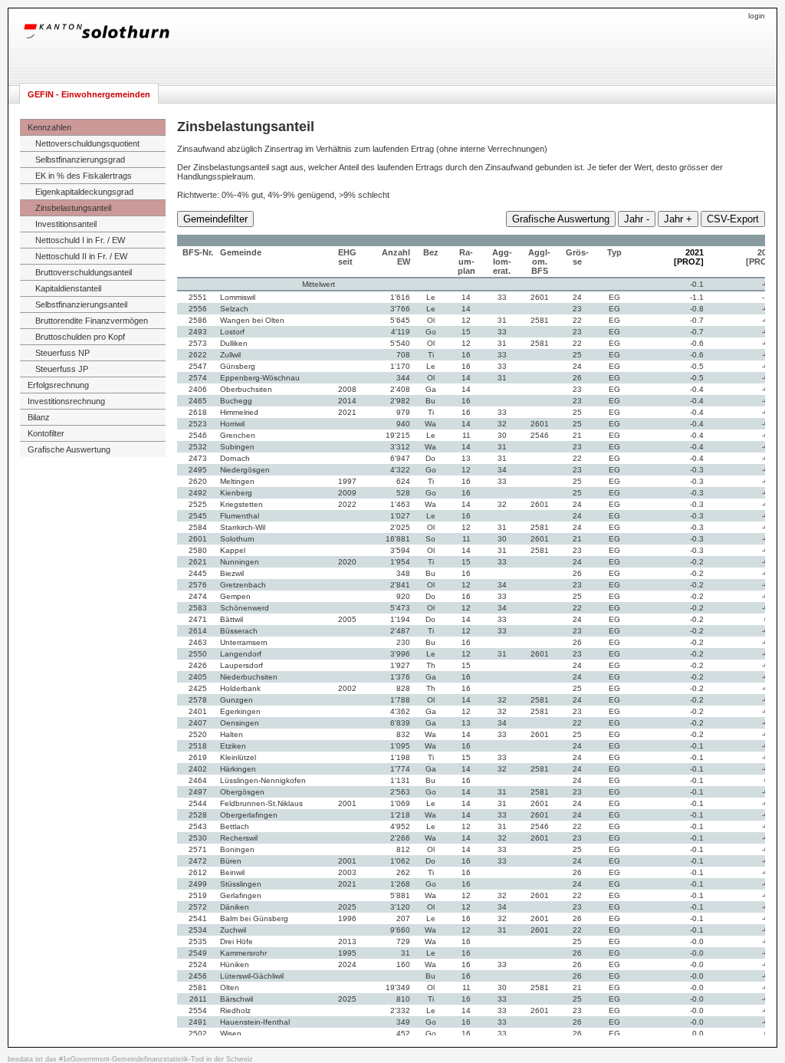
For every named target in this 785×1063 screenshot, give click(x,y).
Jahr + (678, 219)
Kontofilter (46, 433)
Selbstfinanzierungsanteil (81, 304)
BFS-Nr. (197, 252)
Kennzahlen (49, 127)
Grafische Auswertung (69, 449)
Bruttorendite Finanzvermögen (91, 320)
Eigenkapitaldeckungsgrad (84, 191)
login (756, 16)
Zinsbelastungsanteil (73, 207)
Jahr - (636, 219)
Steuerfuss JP (61, 369)
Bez (430, 252)
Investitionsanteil (66, 224)
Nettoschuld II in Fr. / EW (81, 256)
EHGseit (347, 257)
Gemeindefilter (215, 219)
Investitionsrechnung (66, 401)
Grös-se (577, 257)
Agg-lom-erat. (502, 261)
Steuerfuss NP (62, 352)
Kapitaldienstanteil (68, 288)
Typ (614, 252)
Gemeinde (240, 252)
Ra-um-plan (466, 261)
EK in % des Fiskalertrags (83, 175)
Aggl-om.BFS (539, 261)
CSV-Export (733, 219)
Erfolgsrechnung (58, 385)
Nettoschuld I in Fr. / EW (80, 240)
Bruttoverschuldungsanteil (83, 272)
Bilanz (39, 417)
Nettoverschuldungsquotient (87, 143)
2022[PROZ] (761, 257)
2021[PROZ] (689, 257)
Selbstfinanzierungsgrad (80, 159)
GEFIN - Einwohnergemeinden (89, 94)
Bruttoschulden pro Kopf (80, 336)
